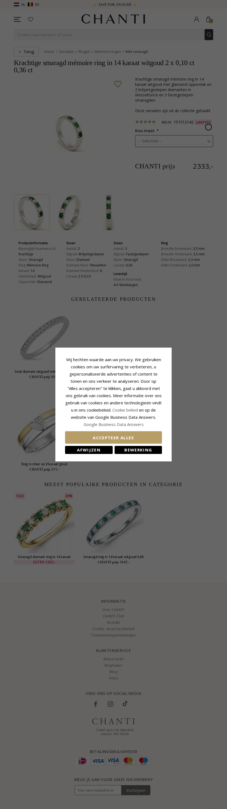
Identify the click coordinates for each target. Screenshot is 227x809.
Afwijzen (88, 450)
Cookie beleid (125, 410)
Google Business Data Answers (114, 424)
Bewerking (138, 450)
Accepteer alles (113, 437)
